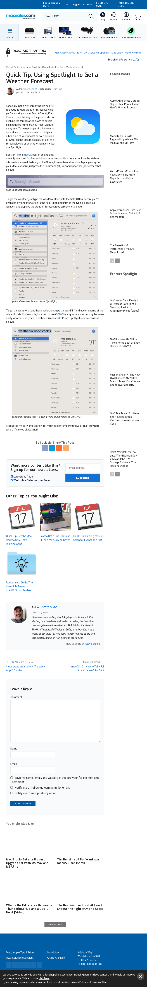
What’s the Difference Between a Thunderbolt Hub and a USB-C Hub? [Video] (29, 908)
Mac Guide (117, 52)
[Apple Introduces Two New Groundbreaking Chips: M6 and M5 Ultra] (125, 197)
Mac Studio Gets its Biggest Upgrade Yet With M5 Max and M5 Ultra (27, 863)
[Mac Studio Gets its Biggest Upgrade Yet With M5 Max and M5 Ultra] (29, 842)
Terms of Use (99, 982)
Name (13, 748)
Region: (81, 4)
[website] (33, 644)
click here (44, 978)
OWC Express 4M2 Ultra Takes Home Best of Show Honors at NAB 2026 (125, 343)
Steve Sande (30, 89)
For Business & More (51, 4)
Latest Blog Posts (23, 476)
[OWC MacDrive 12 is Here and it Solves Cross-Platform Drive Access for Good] (125, 400)
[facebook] (37, 644)
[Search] (91, 17)
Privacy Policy (78, 982)
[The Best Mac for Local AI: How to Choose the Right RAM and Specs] (80, 888)
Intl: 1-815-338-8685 (126, 4)
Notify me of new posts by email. (36, 793)
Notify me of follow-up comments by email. (42, 787)
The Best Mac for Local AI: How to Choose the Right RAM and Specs (80, 907)
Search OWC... (53, 16)
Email (13, 763)
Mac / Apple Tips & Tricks (68, 52)
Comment (16, 697)
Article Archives (133, 52)
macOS (27, 154)
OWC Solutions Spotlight (96, 52)
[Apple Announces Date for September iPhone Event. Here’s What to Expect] (125, 88)
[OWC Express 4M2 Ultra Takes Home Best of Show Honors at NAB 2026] (125, 326)
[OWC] (20, 16)
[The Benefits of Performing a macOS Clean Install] (80, 842)
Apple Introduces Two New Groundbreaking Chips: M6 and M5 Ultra (125, 213)
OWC (60, 314)
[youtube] (47, 644)
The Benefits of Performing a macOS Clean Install (78, 861)
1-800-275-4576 (102, 4)
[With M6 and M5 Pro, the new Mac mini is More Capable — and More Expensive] (125, 158)
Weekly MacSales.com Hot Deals (32, 480)
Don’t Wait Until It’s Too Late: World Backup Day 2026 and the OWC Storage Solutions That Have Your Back (123, 459)
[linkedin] (42, 644)
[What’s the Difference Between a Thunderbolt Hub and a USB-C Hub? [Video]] (29, 888)
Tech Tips (57, 89)
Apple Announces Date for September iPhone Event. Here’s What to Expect (125, 104)
